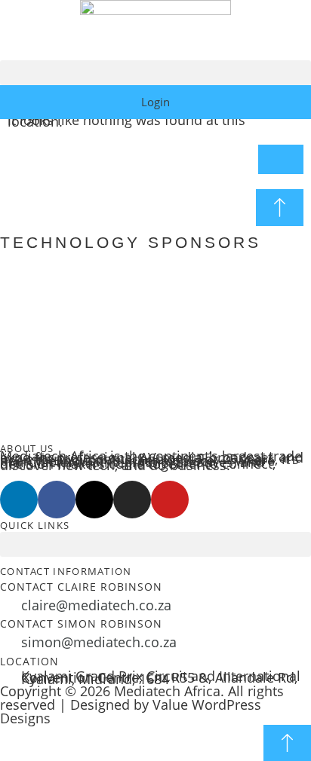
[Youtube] (170, 499)
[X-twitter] (94, 499)
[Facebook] (56, 499)
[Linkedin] (19, 499)
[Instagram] (132, 499)
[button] (155, 72)
